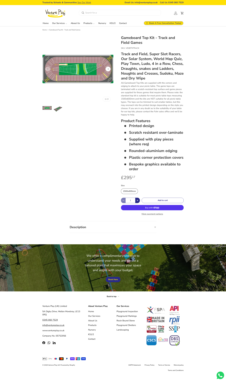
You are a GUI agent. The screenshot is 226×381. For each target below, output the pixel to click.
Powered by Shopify (68, 365)
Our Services (58, 23)
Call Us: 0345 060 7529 (172, 2)
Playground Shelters (126, 325)
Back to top (112, 296)
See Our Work (84, 2)
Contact (123, 23)
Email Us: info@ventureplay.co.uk (141, 2)
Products (87, 23)
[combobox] (120, 13)
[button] (182, 13)
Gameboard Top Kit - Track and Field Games (64, 30)
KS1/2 (113, 23)
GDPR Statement (134, 365)
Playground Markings (127, 316)
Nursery (102, 23)
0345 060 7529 (50, 319)
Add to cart (163, 200)
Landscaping (123, 329)
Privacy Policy (149, 365)
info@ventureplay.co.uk (53, 325)
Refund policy (179, 365)
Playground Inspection (127, 311)
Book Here (113, 279)
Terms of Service (164, 365)
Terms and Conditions (176, 370)
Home (46, 23)
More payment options (152, 214)
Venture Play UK (54, 365)
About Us (75, 23)
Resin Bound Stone (126, 320)
